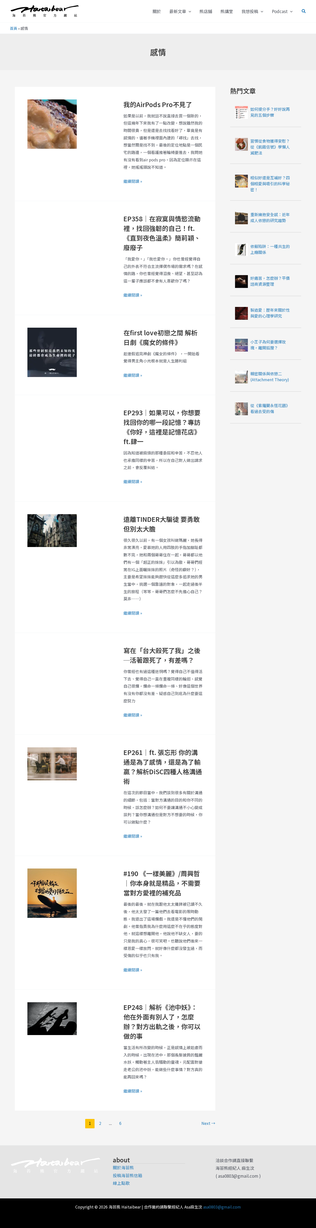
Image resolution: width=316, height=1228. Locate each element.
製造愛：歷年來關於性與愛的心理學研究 (270, 313)
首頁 (13, 28)
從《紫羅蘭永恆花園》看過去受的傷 (270, 408)
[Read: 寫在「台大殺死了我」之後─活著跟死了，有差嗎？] (52, 661)
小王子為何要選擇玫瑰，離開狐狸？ (268, 345)
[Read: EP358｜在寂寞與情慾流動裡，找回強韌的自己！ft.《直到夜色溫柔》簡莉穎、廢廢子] (52, 238)
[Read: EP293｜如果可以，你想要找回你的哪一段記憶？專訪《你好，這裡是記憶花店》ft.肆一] (52, 431)
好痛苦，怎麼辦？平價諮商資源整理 (270, 281)
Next (208, 1123)
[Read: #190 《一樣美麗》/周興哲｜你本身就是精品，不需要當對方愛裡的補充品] (52, 892)
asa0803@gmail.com (222, 1207)
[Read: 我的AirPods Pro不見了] (52, 123)
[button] (188, 11)
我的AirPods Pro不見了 (157, 104)
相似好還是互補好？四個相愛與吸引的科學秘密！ (270, 183)
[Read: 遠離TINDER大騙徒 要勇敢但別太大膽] (52, 530)
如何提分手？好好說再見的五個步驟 (270, 112)
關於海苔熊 (123, 1167)
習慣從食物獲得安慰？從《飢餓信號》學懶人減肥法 (270, 147)
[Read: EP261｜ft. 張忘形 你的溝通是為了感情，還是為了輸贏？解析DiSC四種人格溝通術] (52, 763)
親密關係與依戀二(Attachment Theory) (269, 376)
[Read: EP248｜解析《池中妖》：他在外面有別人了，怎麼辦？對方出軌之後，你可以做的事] (52, 1018)
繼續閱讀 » (132, 181)
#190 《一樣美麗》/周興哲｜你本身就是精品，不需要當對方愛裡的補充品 (161, 883)
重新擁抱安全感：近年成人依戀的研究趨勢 (270, 217)
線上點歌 (121, 1183)
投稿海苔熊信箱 (127, 1175)
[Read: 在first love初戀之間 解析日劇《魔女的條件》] (52, 351)
